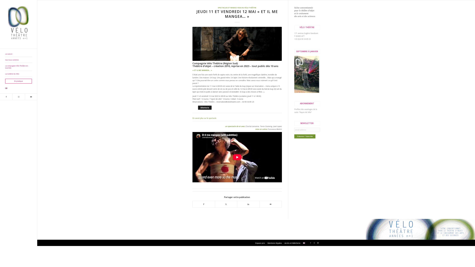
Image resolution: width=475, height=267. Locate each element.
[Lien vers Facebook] (6, 97)
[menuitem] (18, 54)
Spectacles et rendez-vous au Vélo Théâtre (237, 8)
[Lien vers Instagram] (18, 97)
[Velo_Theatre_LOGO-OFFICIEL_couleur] (18, 24)
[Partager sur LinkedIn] (248, 204)
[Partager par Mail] (271, 204)
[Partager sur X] (226, 204)
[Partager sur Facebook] (204, 204)
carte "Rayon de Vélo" (303, 112)
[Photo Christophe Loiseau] (237, 44)
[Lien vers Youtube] (31, 97)
